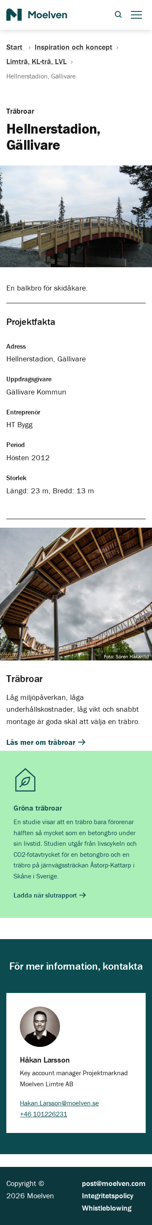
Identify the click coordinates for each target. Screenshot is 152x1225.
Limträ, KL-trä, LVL (36, 61)
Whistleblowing (106, 1208)
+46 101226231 (43, 1114)
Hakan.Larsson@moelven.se (59, 1103)
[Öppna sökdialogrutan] (118, 15)
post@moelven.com (114, 1183)
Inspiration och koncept (73, 47)
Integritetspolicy (107, 1195)
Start (15, 47)
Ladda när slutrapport (46, 895)
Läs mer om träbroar (41, 742)
